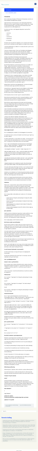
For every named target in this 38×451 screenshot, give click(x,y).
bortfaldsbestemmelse (26, 405)
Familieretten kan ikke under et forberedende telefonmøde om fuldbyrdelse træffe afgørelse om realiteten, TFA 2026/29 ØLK (18, 430)
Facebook (35, 4)
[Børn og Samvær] (5, 4)
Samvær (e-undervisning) (13, 405)
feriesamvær (7, 406)
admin (15, 12)
